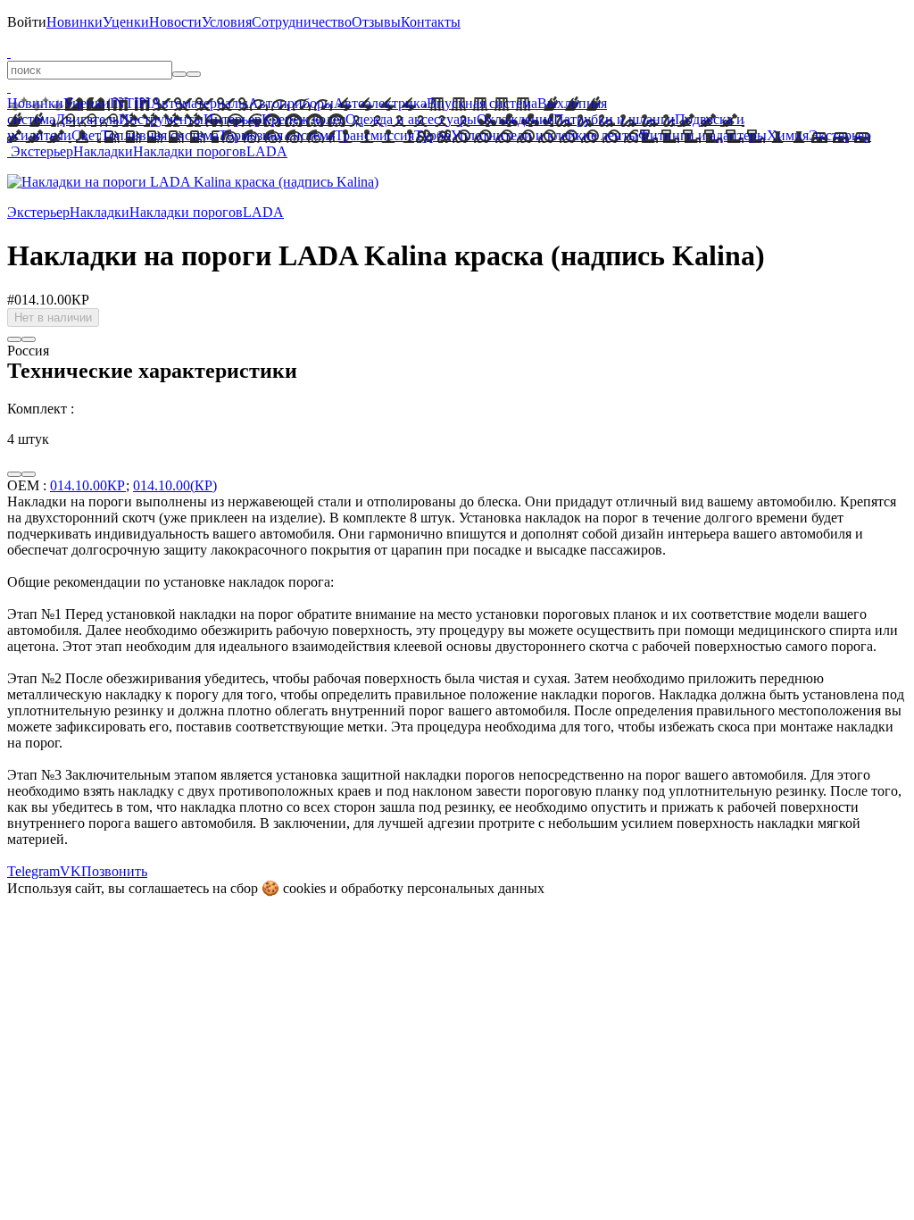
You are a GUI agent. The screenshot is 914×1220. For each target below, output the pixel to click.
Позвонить (114, 871)
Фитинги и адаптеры (702, 135)
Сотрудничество (302, 21)
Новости (175, 21)
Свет (86, 135)
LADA (266, 151)
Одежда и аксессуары (411, 119)
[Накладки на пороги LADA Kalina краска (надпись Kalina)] (192, 181)
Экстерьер (840, 135)
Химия (788, 135)
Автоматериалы (199, 103)
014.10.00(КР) (175, 485)
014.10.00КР (88, 485)
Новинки (74, 21)
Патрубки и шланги (614, 119)
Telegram (33, 871)
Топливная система (160, 135)
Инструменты (161, 119)
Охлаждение (515, 119)
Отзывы (376, 21)
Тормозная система (277, 135)
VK (70, 871)
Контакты (431, 21)
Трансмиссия (374, 135)
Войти (26, 21)
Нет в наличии (53, 317)
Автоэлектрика (380, 103)
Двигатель (87, 119)
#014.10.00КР (48, 299)
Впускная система (482, 103)
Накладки (103, 151)
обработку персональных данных (442, 888)
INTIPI (130, 103)
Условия (227, 21)
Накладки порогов (189, 151)
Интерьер (233, 119)
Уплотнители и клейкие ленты (544, 135)
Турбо (432, 135)
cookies (304, 888)
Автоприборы (291, 103)
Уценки (126, 21)
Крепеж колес (303, 119)
